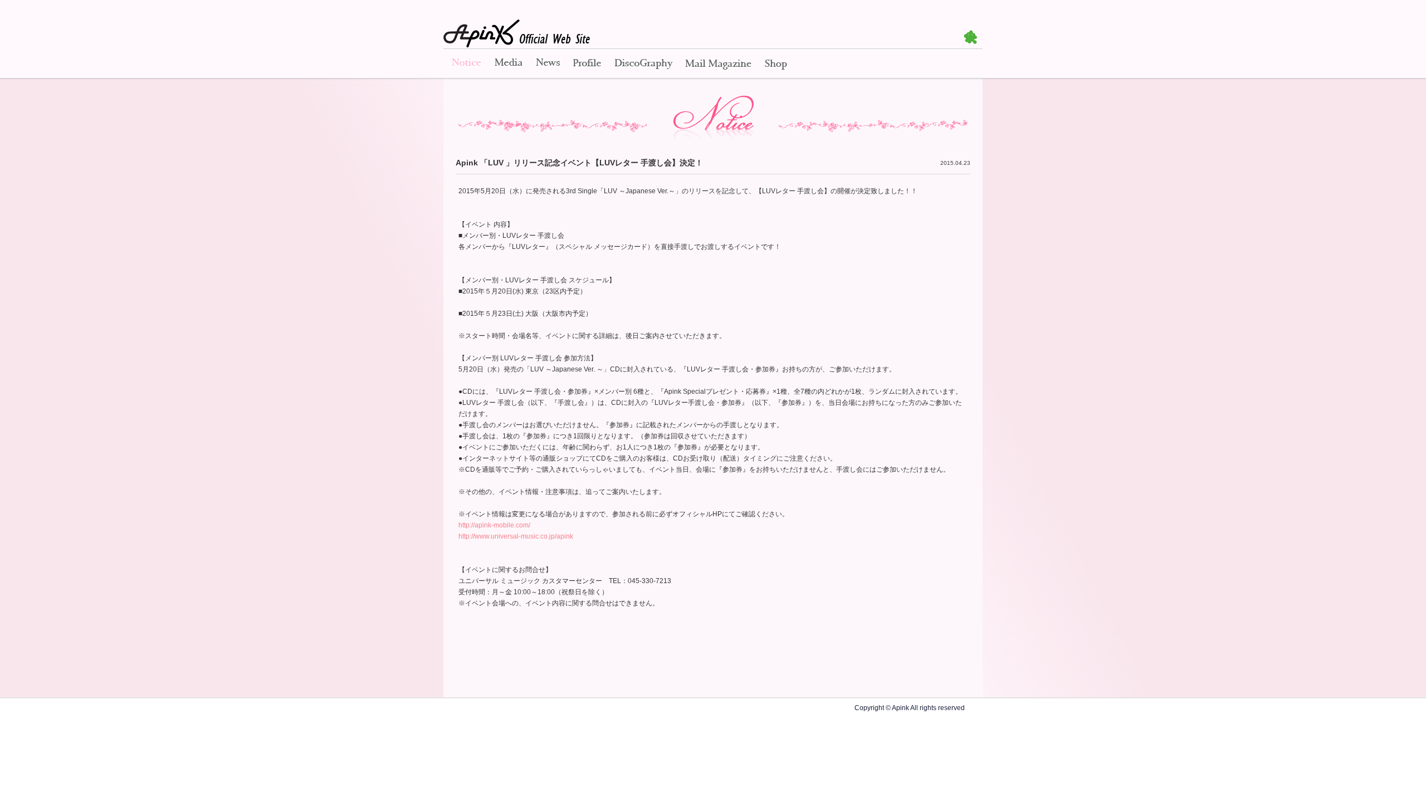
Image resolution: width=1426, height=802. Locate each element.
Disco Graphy (643, 64)
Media (509, 64)
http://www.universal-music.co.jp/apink (515, 536)
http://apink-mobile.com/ (494, 525)
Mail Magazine (718, 64)
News (548, 64)
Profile (587, 64)
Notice (465, 64)
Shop (776, 64)
